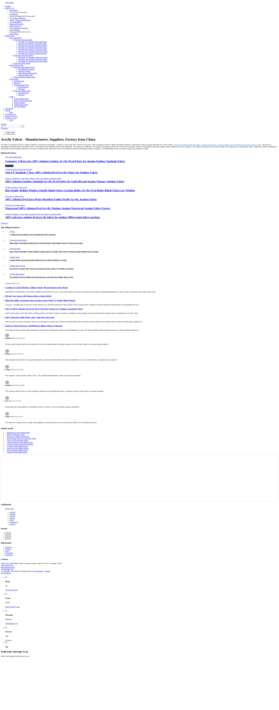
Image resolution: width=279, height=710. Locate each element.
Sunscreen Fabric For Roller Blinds (230, 145)
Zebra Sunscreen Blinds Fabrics (18, 448)
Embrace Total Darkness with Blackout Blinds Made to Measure (34, 326)
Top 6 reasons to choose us (19, 28)
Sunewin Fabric (19, 103)
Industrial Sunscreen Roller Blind (18, 433)
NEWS (7, 111)
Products (8, 549)
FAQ (11, 120)
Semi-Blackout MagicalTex (27, 73)
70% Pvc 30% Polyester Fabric (17, 440)
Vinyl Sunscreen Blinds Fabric (17, 450)
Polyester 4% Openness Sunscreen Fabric (32, 46)
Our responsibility (16, 22)
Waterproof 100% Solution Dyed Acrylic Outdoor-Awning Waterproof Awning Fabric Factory (58, 208)
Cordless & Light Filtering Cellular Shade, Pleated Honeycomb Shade (36, 287)
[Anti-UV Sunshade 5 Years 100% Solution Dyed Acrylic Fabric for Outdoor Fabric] (18, 169)
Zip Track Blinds (20, 107)
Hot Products (38, 571)
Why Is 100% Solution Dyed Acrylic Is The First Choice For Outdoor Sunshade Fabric (44, 309)
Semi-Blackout (19, 81)
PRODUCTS (10, 36)
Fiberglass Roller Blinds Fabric (24, 77)
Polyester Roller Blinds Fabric (24, 67)
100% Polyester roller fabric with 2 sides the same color (29, 317)
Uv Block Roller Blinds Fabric (17, 446)
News (7, 551)
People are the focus (16, 24)
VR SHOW (9, 109)
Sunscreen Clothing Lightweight (18, 437)
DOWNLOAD (10, 114)
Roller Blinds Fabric (17, 65)
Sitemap (47, 571)
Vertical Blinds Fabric (21, 99)
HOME (7, 6)
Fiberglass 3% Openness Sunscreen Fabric (33, 59)
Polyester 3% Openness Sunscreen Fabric (32, 44)
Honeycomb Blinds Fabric (23, 101)
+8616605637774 (7, 569)
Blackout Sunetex (24, 71)
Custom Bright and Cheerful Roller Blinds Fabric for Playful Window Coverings (38, 260)
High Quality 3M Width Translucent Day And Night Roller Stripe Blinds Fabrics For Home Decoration (46, 243)
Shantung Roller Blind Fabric (17, 452)
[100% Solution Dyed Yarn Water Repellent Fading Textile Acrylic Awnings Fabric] (14, 196)
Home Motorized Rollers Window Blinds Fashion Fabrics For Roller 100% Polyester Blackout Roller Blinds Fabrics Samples (54, 252)
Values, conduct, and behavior (20, 20)
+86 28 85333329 (7, 565)
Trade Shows (14, 34)
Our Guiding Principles (18, 18)
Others (12, 97)
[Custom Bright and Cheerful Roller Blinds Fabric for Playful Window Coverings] (15, 257)
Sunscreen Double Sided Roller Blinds (186, 145)
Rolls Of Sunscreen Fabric (16, 435)
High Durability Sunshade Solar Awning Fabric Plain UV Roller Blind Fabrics (40, 300)
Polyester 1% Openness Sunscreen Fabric (32, 42)
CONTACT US (10, 118)
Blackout (17, 83)
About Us (8, 547)
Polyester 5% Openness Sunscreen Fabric (32, 48)
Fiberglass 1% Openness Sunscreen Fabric (33, 57)
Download (9, 553)
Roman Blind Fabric (21, 105)
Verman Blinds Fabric (21, 85)
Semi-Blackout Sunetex (26, 69)
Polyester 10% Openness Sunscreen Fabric (33, 52)
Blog (11, 112)
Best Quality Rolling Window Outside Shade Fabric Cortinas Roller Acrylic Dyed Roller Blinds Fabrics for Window (70, 190)
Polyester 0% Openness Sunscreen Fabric (32, 53)
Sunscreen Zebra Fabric (22, 63)
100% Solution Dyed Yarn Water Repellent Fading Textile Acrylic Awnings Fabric (51, 199)
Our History (14, 10)
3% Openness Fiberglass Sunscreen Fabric (21, 438)
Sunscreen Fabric (15, 38)
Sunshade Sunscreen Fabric (252, 145)
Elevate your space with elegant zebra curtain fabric (28, 296)
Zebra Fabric (14, 79)
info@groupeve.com (8, 567)
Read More (9, 166)
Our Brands (14, 14)
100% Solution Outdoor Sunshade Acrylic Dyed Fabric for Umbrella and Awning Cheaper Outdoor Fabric (64, 181)
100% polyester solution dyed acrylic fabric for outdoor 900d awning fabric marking (52, 217)
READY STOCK (11, 116)
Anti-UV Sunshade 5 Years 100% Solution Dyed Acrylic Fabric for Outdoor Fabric (51, 172)
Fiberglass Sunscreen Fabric (23, 55)
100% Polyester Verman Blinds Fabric (20, 442)
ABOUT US (9, 8)
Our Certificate (15, 30)
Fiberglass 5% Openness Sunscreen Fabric (33, 61)
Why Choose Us (15, 26)
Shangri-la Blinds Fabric (22, 91)
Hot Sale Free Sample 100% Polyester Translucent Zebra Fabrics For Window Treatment (42, 269)
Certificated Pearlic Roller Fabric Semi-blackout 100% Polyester (33, 234)
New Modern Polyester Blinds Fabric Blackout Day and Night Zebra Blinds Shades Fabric (41, 277)
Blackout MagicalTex (25, 75)
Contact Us (9, 555)
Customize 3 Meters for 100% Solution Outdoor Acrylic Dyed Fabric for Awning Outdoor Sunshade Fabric (65, 161)
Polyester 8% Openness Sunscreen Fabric (32, 50)
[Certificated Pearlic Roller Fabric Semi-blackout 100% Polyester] (12, 232)
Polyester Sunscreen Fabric (23, 40)
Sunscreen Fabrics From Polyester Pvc (20, 444)
